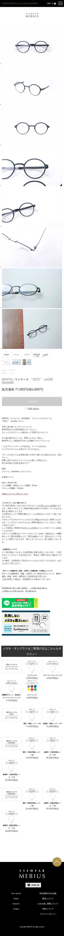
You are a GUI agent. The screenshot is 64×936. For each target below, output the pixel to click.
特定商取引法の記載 (48, 893)
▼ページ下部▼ (30, 528)
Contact (16, 909)
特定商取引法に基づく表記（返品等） (15, 588)
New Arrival (16, 893)
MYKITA (12, 370)
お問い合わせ (33, 409)
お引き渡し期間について (48, 904)
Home (4, 370)
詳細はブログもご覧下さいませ (15, 494)
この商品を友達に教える (38, 588)
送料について (48, 909)
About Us (16, 904)
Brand (16, 898)
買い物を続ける (30, 591)
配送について (48, 898)
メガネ (12, 373)
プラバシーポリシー (48, 914)
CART (51, 3)
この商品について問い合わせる (13, 591)
